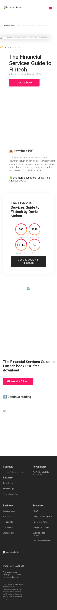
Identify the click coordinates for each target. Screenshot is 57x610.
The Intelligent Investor (41, 541)
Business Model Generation (39, 534)
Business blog (8, 533)
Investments (8, 522)
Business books (9, 26)
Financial (6, 516)
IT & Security (8, 527)
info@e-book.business (15, 472)
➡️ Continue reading (17, 397)
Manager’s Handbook (41, 527)
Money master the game (42, 516)
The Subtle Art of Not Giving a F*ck (41, 473)
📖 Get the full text (18, 381)
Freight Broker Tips (10, 494)
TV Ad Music (8, 483)
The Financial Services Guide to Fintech (32, 26)
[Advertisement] (28, 119)
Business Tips (8, 489)
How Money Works (40, 522)
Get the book (24, 82)
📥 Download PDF (21, 151)
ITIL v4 (35, 511)
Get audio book (12, 47)
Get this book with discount (28, 261)
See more (18, 177)
